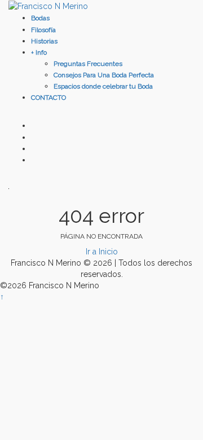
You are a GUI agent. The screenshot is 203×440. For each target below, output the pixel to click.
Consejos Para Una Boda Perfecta (104, 75)
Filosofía (43, 30)
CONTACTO (48, 98)
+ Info (39, 52)
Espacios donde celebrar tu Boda (103, 86)
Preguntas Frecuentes (88, 64)
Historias (44, 41)
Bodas (40, 18)
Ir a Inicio (102, 251)
